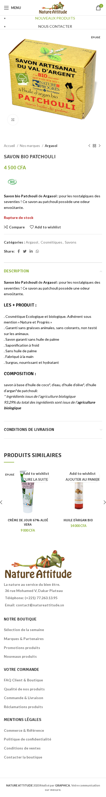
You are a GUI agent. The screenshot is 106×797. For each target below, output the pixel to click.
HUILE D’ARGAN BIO (78, 520)
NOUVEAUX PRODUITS (55, 18)
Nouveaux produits (20, 656)
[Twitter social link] (24, 251)
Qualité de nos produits (24, 689)
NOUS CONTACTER (55, 26)
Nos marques (30, 146)
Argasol (51, 146)
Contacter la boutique (23, 757)
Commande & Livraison (23, 698)
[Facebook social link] (18, 251)
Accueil (10, 146)
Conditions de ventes (22, 748)
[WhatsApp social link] (37, 251)
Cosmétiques (51, 242)
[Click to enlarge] (13, 120)
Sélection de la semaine (24, 629)
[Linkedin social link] (31, 251)
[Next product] (99, 146)
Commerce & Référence (24, 730)
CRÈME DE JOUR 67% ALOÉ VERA (28, 522)
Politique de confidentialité (27, 739)
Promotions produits (22, 647)
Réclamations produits (23, 707)
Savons (70, 242)
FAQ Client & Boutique (23, 680)
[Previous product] (89, 146)
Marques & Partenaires (24, 638)
